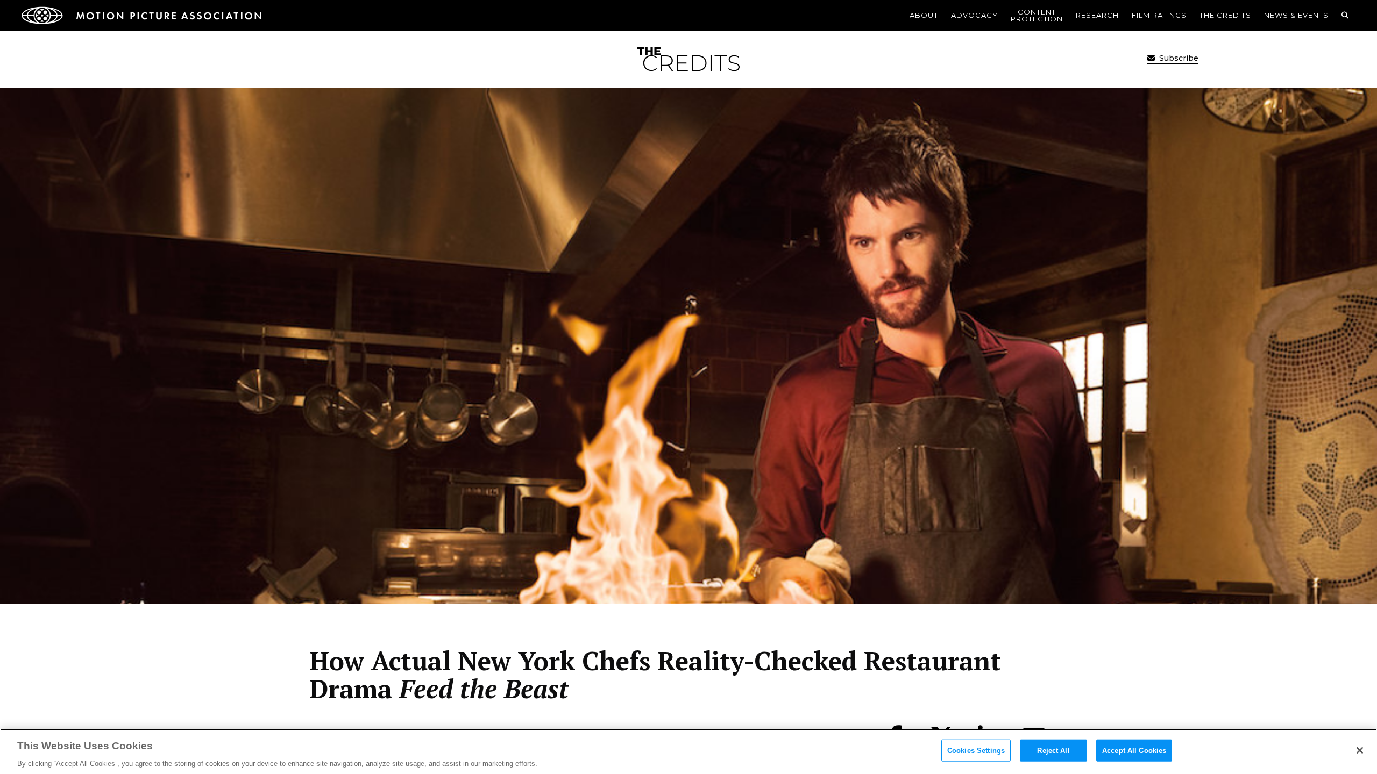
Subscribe (1177, 58)
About (924, 15)
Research (1097, 15)
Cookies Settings (976, 750)
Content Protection (1037, 15)
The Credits (1225, 15)
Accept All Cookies (1134, 750)
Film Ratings (1159, 15)
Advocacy (974, 15)
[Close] (1360, 750)
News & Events (1296, 15)
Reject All (1053, 750)
